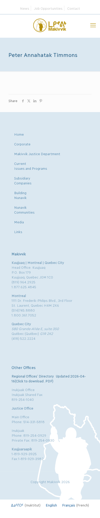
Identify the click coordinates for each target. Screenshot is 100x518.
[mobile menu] (93, 24)
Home (19, 134)
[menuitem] (25, 505)
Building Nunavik (20, 195)
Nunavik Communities (24, 209)
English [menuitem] (51, 505)
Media (19, 222)
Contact (73, 8)
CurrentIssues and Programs (30, 165)
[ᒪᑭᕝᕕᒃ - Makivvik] (50, 24)
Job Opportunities (48, 8)
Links (18, 232)
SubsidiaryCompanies (23, 180)
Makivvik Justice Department (37, 154)
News (24, 8)
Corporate (22, 144)
